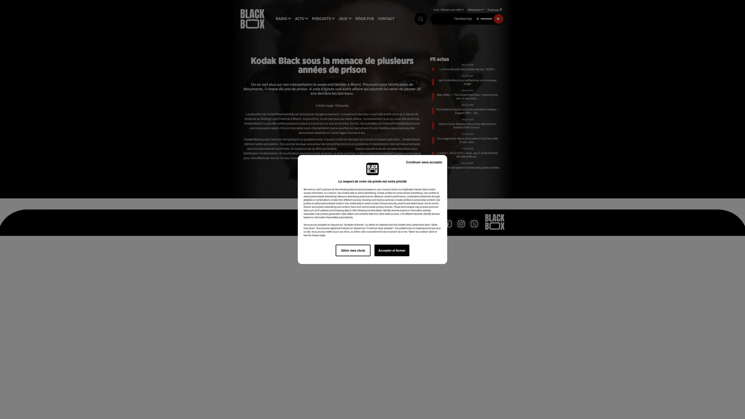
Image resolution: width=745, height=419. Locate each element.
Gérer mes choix (353, 250)
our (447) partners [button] (321, 189)
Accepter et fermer (391, 250)
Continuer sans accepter (424, 162)
